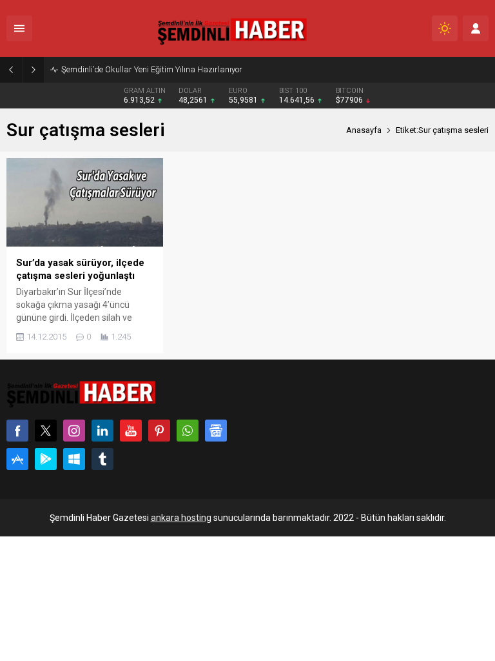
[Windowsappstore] (74, 459)
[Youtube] (131, 431)
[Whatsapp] (188, 431)
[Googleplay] (46, 459)
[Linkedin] (102, 431)
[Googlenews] (216, 431)
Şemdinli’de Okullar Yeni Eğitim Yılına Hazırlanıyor (151, 69)
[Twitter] (46, 431)
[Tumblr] (102, 459)
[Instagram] (74, 431)
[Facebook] (17, 431)
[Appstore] (17, 459)
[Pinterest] (159, 431)
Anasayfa (364, 130)
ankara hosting (181, 518)
